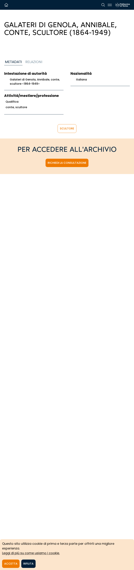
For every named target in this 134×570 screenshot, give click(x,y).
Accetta (10, 564)
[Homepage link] (122, 5)
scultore (67, 128)
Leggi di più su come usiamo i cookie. (31, 553)
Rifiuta (28, 564)
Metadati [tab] (13, 61)
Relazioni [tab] (33, 61)
